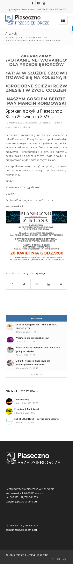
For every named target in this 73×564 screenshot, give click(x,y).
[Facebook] (32, 3)
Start (21, 37)
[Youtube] (44, 3)
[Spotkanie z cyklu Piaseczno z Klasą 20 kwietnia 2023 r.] (36, 81)
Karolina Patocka (21, 127)
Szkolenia (45, 122)
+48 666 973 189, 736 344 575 (52, 9)
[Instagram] (38, 3)
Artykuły (11, 33)
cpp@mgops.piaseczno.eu (21, 9)
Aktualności (43, 37)
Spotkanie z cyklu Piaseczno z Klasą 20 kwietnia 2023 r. (34, 113)
